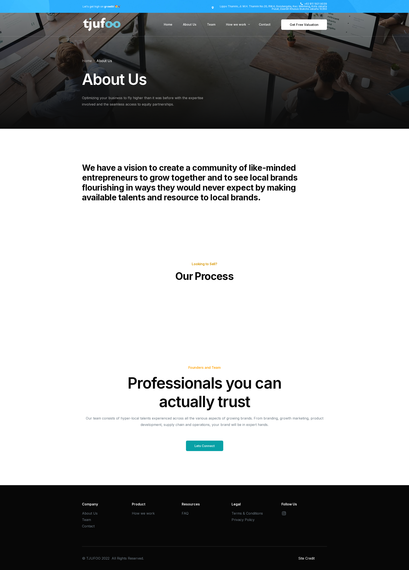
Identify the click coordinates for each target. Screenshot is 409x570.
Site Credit (306, 558)
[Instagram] (284, 513)
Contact (88, 526)
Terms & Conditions (247, 513)
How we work (143, 513)
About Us (90, 513)
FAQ (185, 513)
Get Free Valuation (304, 25)
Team (86, 520)
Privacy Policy (243, 520)
